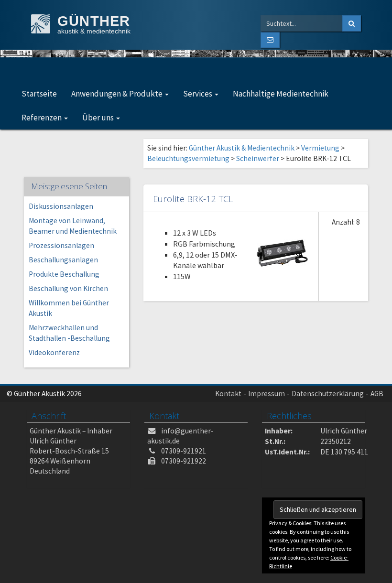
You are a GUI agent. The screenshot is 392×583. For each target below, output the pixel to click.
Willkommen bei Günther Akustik (69, 308)
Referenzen (42, 117)
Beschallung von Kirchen (68, 288)
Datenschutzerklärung (328, 393)
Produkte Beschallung (64, 274)
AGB (376, 393)
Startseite (39, 93)
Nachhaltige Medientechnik (280, 93)
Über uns (98, 117)
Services (198, 93)
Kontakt (228, 393)
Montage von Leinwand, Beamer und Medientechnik (73, 226)
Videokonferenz (54, 352)
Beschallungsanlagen (63, 259)
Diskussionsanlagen (61, 206)
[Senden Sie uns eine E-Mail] (270, 40)
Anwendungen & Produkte (117, 93)
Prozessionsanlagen (61, 245)
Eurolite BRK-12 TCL (193, 199)
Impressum (266, 393)
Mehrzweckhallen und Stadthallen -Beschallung (69, 333)
